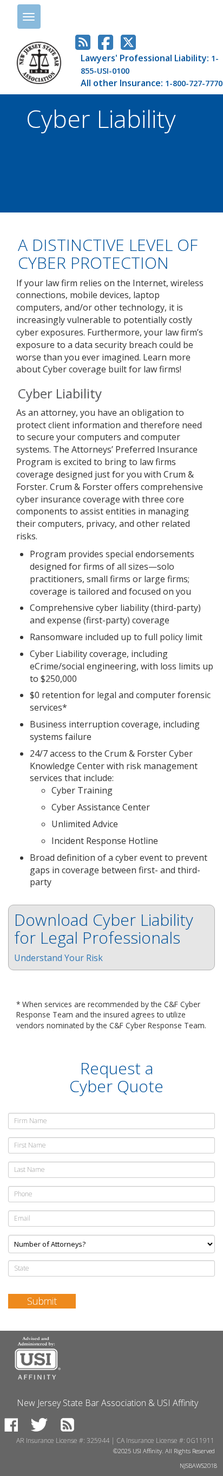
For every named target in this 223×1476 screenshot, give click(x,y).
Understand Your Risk (58, 958)
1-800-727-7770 (193, 83)
